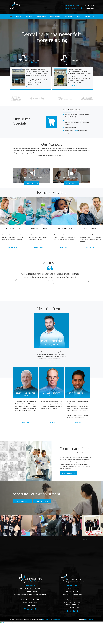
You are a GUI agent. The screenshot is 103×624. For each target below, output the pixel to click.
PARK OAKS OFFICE (42, 501)
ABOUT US (25, 539)
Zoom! (76, 130)
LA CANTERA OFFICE (22, 501)
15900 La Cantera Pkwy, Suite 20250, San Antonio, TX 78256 (30, 590)
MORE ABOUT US (67, 473)
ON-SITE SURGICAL (55, 539)
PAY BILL (79, 16)
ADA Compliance (46, 619)
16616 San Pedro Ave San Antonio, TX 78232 (72, 590)
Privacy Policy (56, 619)
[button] (19, 16)
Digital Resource (88, 619)
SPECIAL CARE (39, 539)
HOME (10, 16)
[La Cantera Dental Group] (51, 623)
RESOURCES (70, 539)
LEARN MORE (30, 183)
